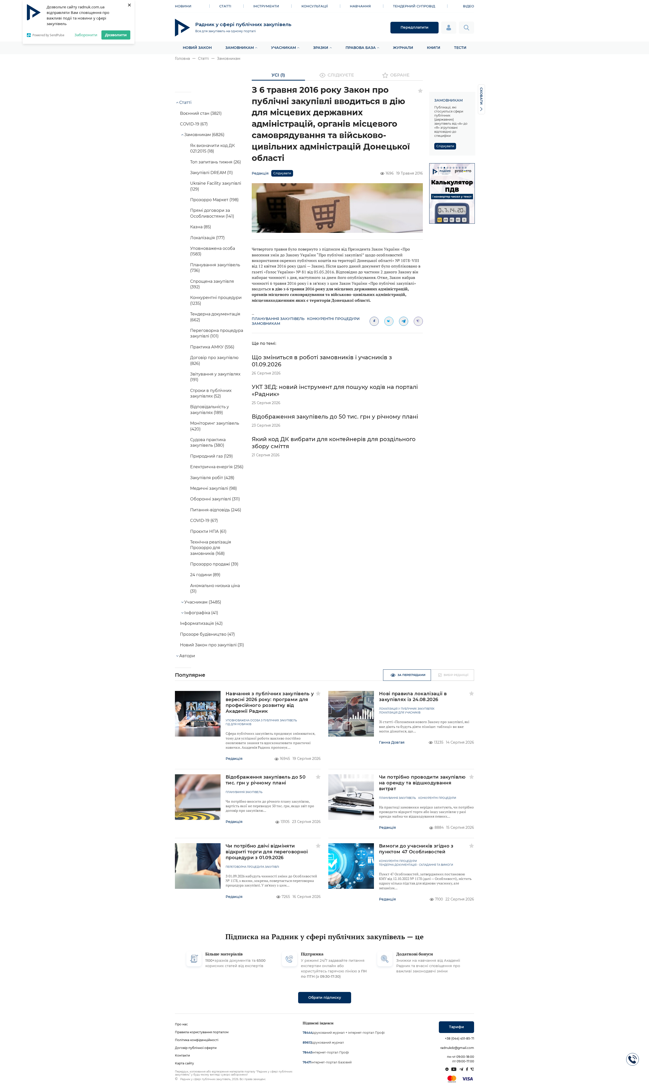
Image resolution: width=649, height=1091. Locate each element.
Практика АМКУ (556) (212, 347)
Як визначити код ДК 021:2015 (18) (212, 148)
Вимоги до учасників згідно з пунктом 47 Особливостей (416, 849)
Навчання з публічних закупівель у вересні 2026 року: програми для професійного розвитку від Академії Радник (270, 702)
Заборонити (86, 34)
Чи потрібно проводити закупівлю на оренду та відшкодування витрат (422, 783)
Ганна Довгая (392, 742)
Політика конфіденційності (196, 1040)
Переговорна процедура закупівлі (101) (216, 333)
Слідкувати (282, 173)
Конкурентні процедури (333, 318)
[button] (438, 167)
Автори (187, 655)
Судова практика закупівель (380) (208, 442)
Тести (460, 47)
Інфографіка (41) (201, 612)
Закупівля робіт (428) (212, 477)
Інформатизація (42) (201, 623)
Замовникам (239, 47)
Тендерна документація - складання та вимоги (416, 865)
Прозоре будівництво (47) (207, 634)
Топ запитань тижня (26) (215, 162)
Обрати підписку (324, 997)
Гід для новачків (238, 724)
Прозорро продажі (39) (214, 564)
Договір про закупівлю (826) (214, 360)
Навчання (360, 6)
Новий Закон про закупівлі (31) (212, 645)
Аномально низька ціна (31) (215, 588)
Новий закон (197, 47)
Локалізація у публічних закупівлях (407, 709)
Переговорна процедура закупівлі (252, 867)
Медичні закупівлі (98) (213, 488)
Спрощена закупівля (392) (212, 284)
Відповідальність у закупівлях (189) (209, 409)
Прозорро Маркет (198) (214, 199)
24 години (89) (205, 574)
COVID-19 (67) (194, 124)
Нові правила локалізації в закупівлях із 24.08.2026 (413, 696)
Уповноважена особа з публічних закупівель (261, 720)
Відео (468, 6)
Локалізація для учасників (399, 712)
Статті (225, 6)
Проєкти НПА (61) (208, 531)
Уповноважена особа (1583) (212, 251)
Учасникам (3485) (202, 602)
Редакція (260, 173)
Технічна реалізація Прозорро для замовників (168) (210, 548)
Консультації (314, 6)
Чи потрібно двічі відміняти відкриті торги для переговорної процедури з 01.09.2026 (267, 851)
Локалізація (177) (207, 237)
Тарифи (456, 1027)
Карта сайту (184, 1063)
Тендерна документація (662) (215, 317)
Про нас (181, 1024)
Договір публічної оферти (196, 1048)
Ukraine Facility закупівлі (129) (215, 186)
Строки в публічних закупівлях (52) (210, 393)
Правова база (361, 47)
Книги (433, 47)
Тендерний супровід (414, 6)
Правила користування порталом (202, 1032)
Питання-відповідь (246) (215, 509)
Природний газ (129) (211, 456)
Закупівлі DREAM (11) (211, 172)
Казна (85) (200, 226)
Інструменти (266, 6)
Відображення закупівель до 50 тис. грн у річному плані (335, 416)
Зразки (320, 47)
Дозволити (116, 34)
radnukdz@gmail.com (457, 1048)
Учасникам (283, 47)
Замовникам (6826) (204, 134)
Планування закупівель (278, 318)
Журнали (403, 47)
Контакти (182, 1055)
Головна (182, 58)
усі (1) (278, 75)
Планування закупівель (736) (215, 267)
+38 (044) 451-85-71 (459, 1038)
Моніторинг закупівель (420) (214, 426)
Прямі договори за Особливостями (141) (212, 213)
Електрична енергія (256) (216, 466)
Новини (183, 6)
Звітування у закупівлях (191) (215, 377)
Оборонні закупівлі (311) (215, 499)
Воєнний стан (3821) (201, 113)
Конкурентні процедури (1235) (216, 300)
